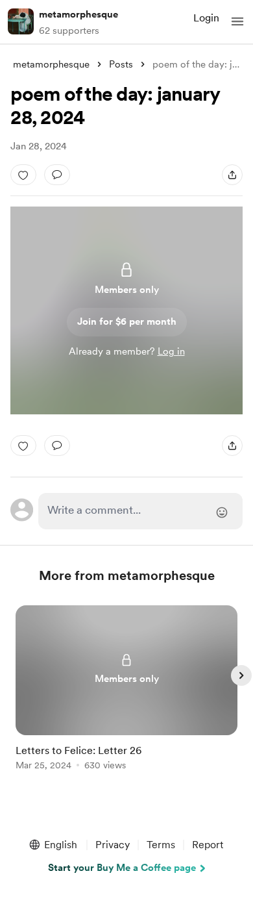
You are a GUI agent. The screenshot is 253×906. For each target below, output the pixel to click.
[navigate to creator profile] (21, 21)
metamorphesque (78, 14)
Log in (171, 351)
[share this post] (232, 174)
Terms (161, 844)
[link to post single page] (126, 690)
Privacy (112, 844)
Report (207, 844)
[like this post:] (23, 174)
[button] (237, 21)
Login (206, 18)
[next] (241, 675)
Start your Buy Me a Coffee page (122, 868)
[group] (126, 695)
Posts (121, 64)
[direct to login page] (140, 511)
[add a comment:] (57, 174)
